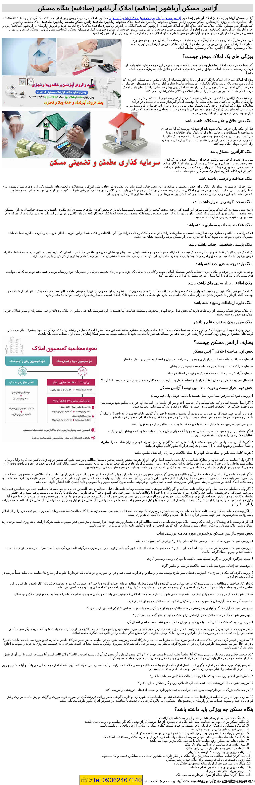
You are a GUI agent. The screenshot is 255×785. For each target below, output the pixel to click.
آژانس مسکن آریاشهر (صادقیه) (160, 18)
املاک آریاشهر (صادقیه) (124, 18)
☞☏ (111, 780)
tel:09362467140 (118, 780)
